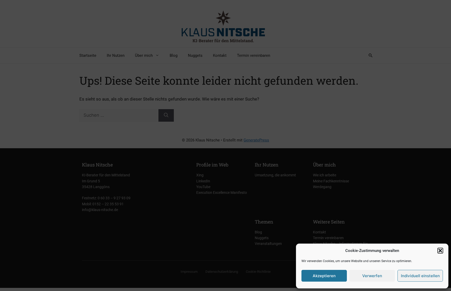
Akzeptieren (324, 275)
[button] (440, 250)
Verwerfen (372, 275)
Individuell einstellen (420, 275)
